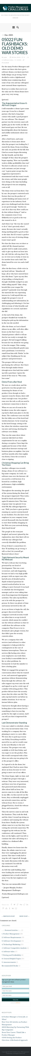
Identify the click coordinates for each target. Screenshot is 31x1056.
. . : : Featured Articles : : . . (11, 930)
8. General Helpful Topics (11, 959)
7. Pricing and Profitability (11, 955)
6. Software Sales (7, 60)
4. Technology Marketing (11, 944)
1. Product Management (11, 934)
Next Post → (24, 916)
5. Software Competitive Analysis (14, 948)
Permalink (5, 63)
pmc (5, 57)
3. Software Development (11, 941)
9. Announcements (9, 962)
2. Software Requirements (11, 937)
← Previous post (8, 916)
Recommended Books (10, 966)
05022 (19, 60)
